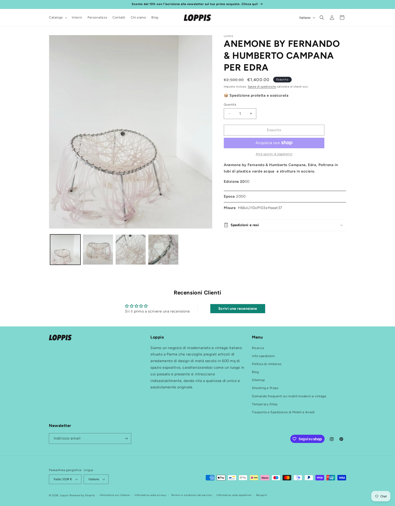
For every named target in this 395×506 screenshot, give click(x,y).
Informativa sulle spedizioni (234, 495)
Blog (255, 372)
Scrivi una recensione (237, 308)
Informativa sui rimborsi (115, 495)
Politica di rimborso (267, 364)
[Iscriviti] (126, 438)
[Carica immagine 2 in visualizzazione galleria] (98, 249)
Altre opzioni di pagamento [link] (274, 153)
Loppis (64, 495)
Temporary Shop (264, 404)
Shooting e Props (265, 388)
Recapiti (261, 495)
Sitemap (258, 380)
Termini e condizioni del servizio (191, 495)
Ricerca (258, 348)
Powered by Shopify (82, 495)
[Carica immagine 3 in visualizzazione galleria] (130, 249)
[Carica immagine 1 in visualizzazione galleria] (65, 249)
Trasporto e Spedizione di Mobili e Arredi (283, 412)
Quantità (230, 104)
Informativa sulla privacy (151, 495)
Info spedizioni (263, 356)
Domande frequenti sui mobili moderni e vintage (289, 396)
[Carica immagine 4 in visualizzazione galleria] (163, 249)
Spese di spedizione (262, 86)
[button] (57, 17)
